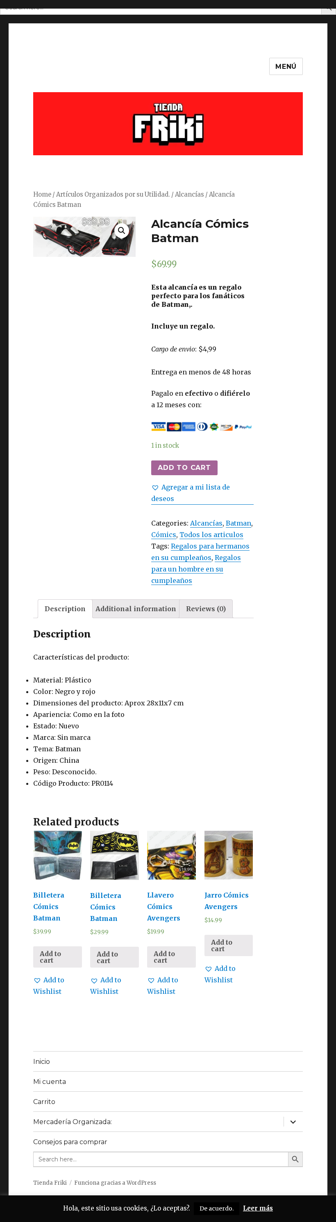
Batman (238, 523)
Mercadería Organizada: (72, 1122)
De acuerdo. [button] (217, 1208)
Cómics (163, 535)
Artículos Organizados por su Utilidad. (113, 194)
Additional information (135, 609)
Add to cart (184, 468)
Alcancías (189, 194)
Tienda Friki (50, 1182)
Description (65, 609)
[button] (202, 492)
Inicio (41, 1062)
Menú (286, 66)
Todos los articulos (211, 535)
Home (42, 194)
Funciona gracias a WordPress (115, 1182)
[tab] (65, 608)
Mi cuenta (49, 1082)
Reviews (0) (206, 609)
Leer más (258, 1208)
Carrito (44, 1102)
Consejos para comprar (70, 1142)
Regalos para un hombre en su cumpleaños (196, 569)
